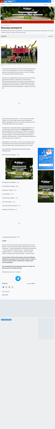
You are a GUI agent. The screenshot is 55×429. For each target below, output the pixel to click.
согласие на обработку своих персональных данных (44, 167)
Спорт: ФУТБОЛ (6, 291)
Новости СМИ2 (5, 294)
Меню (2, 1)
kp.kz (34, 283)
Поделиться (50, 36)
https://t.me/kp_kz (16, 272)
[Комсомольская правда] (10, 1)
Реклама (45, 4)
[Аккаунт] (53, 1)
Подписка (51, 4)
